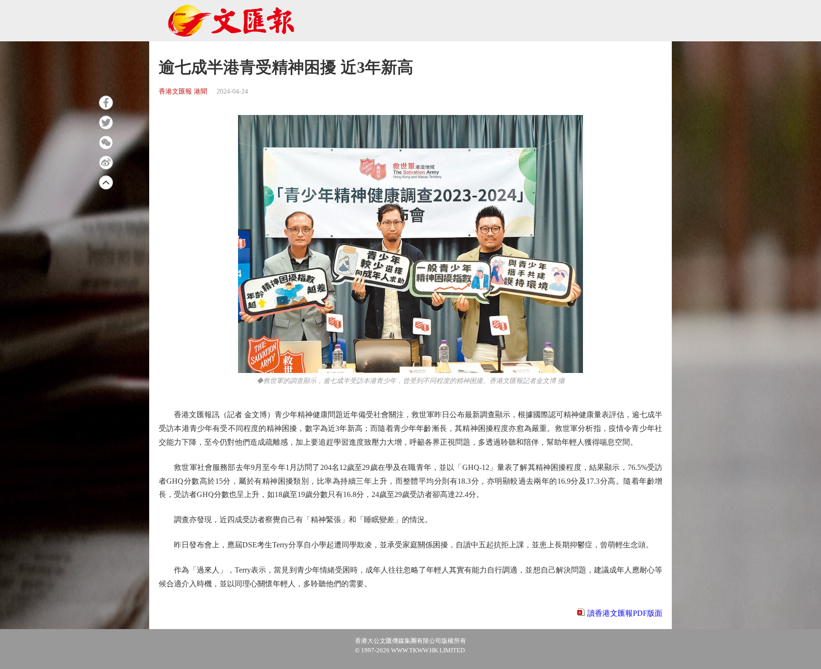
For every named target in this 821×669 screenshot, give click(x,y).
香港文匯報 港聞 (183, 91)
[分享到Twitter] (106, 122)
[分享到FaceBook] (106, 103)
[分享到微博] (106, 162)
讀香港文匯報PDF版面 (624, 613)
